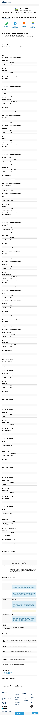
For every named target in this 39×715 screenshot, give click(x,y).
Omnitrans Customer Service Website (10, 681)
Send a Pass (9, 46)
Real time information (7, 673)
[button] (35, 2)
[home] (6, 2)
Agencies (2, 4)
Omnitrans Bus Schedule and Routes (9, 672)
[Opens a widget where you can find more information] (34, 713)
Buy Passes (19, 713)
